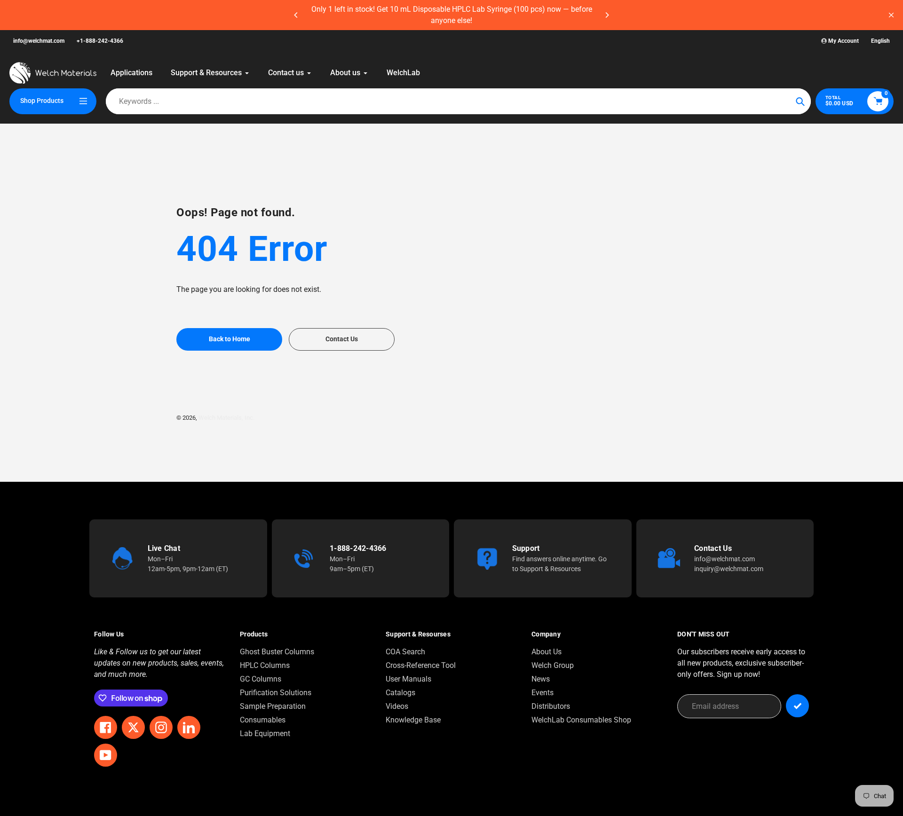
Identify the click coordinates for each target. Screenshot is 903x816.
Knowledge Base (413, 719)
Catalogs (400, 692)
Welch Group (552, 665)
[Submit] (797, 705)
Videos (397, 706)
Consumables (262, 719)
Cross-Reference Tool (421, 665)
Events (542, 692)
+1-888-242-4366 (100, 41)
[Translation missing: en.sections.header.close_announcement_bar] (891, 15)
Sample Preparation (273, 706)
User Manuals (408, 679)
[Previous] (296, 15)
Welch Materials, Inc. (226, 417)
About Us (546, 651)
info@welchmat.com (38, 41)
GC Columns (260, 679)
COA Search (405, 651)
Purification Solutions (275, 692)
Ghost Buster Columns (277, 651)
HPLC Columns (265, 665)
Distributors (550, 706)
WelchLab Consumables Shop (581, 719)
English (880, 41)
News (540, 679)
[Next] (606, 15)
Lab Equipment (265, 733)
